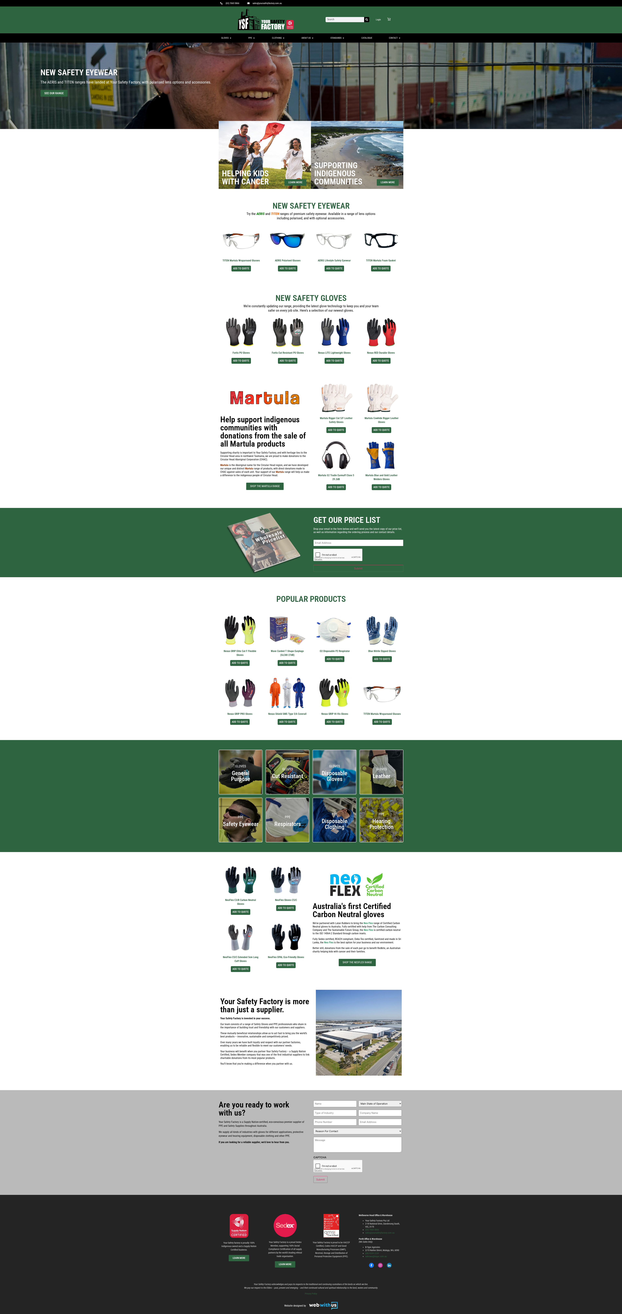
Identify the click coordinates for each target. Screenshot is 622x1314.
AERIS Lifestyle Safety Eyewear (334, 260)
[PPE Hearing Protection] (381, 840)
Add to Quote (241, 268)
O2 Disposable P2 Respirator (335, 651)
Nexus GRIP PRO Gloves (239, 713)
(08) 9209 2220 (372, 1253)
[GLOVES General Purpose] (240, 792)
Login (378, 19)
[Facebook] (371, 1265)
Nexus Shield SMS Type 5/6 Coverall (287, 713)
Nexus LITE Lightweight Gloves (334, 352)
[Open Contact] (399, 38)
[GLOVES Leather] (381, 792)
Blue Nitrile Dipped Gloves (382, 651)
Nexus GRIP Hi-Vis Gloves (334, 713)
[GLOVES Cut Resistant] (287, 792)
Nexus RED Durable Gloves (381, 352)
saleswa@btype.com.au (376, 1256)
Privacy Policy (311, 1293)
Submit (358, 568)
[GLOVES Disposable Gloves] (334, 792)
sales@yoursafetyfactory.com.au (380, 1232)
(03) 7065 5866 (372, 1229)
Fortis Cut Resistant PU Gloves (288, 352)
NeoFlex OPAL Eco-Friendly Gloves (286, 957)
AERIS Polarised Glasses (287, 260)
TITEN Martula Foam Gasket (381, 260)
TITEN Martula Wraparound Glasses (241, 260)
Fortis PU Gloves (241, 352)
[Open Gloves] (230, 38)
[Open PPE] (254, 38)
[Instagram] (380, 1265)
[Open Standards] (343, 38)
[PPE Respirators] (287, 840)
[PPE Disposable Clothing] (334, 840)
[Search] (366, 19)
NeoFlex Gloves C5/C (286, 900)
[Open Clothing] (283, 38)
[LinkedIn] (389, 1265)
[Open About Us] (312, 38)
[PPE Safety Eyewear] (240, 840)
